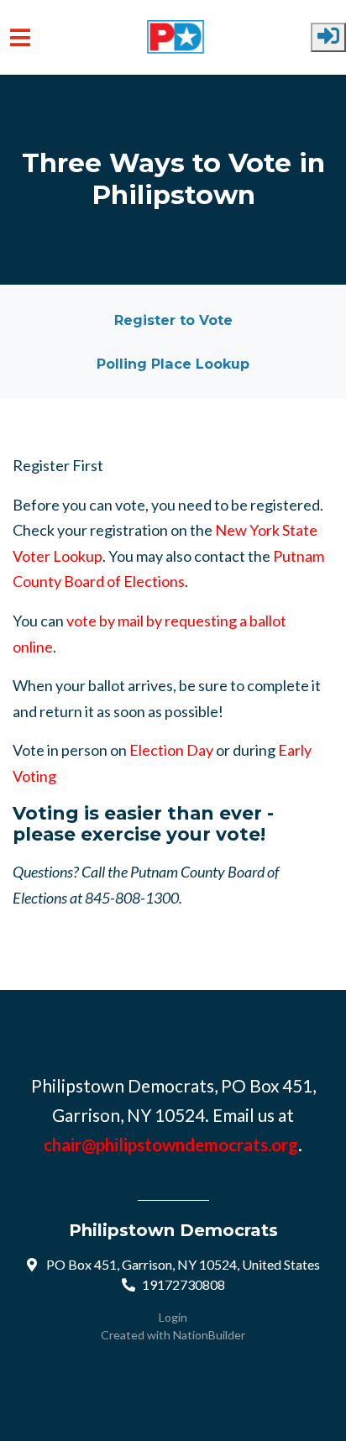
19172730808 (183, 1284)
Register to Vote (173, 320)
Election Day (171, 750)
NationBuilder (209, 1335)
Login (173, 1317)
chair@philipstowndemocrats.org (171, 1144)
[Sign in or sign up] (328, 37)
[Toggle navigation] (20, 37)
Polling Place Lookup (173, 363)
